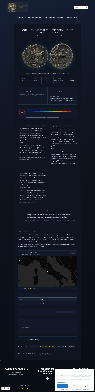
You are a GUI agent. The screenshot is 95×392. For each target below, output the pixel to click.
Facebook (35, 346)
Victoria (11, 361)
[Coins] (47, 378)
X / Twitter (44, 346)
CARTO (75, 286)
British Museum (52, 73)
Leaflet (66, 286)
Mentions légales (85, 389)
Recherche (60, 17)
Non (49, 353)
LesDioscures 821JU (65, 73)
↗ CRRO (73, 253)
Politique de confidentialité (75, 389)
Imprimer (72, 346)
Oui (43, 353)
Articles (69, 17)
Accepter (62, 386)
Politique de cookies (65, 389)
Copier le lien (62, 346)
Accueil (20, 17)
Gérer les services (61, 382)
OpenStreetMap (71, 286)
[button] (92, 371)
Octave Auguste (49, 17)
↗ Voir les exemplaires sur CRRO (65, 311)
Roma (6, 361)
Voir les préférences (86, 386)
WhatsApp (53, 346)
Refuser (74, 386)
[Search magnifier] (87, 7)
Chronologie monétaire (33, 17)
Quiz (76, 17)
